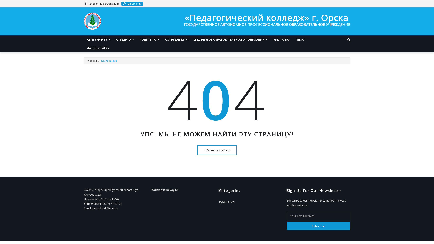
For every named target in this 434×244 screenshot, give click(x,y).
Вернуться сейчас (218, 150)
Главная (92, 60)
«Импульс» (281, 40)
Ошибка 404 (109, 60)
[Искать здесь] (348, 40)
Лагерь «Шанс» (98, 48)
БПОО (300, 40)
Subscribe (318, 226)
